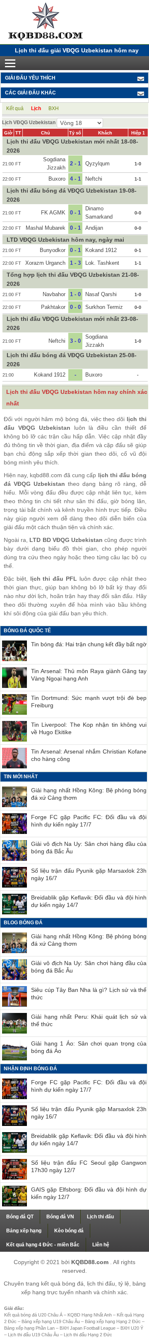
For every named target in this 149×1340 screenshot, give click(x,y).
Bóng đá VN (60, 1217)
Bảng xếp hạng (23, 1231)
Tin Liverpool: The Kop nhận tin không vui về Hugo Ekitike (89, 728)
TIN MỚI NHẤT (21, 777)
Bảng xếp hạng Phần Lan (30, 1328)
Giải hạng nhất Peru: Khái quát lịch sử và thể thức (89, 1020)
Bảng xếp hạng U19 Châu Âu (51, 1321)
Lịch (36, 108)
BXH (53, 108)
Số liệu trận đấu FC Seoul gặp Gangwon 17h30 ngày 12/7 (89, 1166)
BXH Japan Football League (88, 1328)
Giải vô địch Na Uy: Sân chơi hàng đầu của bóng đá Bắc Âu (89, 848)
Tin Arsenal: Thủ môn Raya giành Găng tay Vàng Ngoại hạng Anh (89, 675)
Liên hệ (100, 1245)
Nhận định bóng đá (30, 1069)
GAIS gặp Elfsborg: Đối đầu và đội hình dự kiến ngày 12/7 (89, 1193)
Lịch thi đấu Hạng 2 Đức (88, 1334)
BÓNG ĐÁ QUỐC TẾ (27, 630)
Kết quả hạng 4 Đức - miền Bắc (42, 1245)
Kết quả (15, 108)
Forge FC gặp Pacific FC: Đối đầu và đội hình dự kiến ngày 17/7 (89, 821)
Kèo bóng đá (69, 1231)
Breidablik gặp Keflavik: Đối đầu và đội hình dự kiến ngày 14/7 (89, 901)
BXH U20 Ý (131, 1328)
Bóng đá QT (20, 1217)
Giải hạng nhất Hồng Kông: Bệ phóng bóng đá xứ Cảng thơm (89, 794)
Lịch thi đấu (100, 1217)
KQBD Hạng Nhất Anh (90, 1314)
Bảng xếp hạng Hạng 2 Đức (113, 1321)
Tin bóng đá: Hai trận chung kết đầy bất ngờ (89, 644)
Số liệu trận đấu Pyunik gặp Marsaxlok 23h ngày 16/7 (89, 874)
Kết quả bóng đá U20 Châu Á (34, 1314)
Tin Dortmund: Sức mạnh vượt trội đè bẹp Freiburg (89, 702)
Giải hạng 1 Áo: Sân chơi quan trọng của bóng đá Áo (89, 1047)
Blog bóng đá (23, 923)
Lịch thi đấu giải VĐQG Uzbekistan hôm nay (77, 50)
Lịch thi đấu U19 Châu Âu (34, 1334)
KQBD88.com (90, 1262)
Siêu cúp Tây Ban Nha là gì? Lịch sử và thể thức (89, 994)
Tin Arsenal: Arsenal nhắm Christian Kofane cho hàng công (89, 755)
